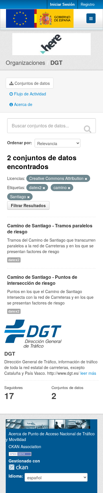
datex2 (13, 259)
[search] (88, 129)
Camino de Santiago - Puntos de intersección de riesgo (42, 280)
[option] (51, 42)
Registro (87, 4)
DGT (56, 62)
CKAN (20, 467)
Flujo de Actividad (29, 94)
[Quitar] (86, 178)
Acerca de (22, 104)
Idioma (15, 476)
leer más (88, 373)
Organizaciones (25, 62)
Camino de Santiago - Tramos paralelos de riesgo (49, 228)
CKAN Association (25, 446)
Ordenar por (19, 142)
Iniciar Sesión (62, 4)
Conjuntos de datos (31, 83)
